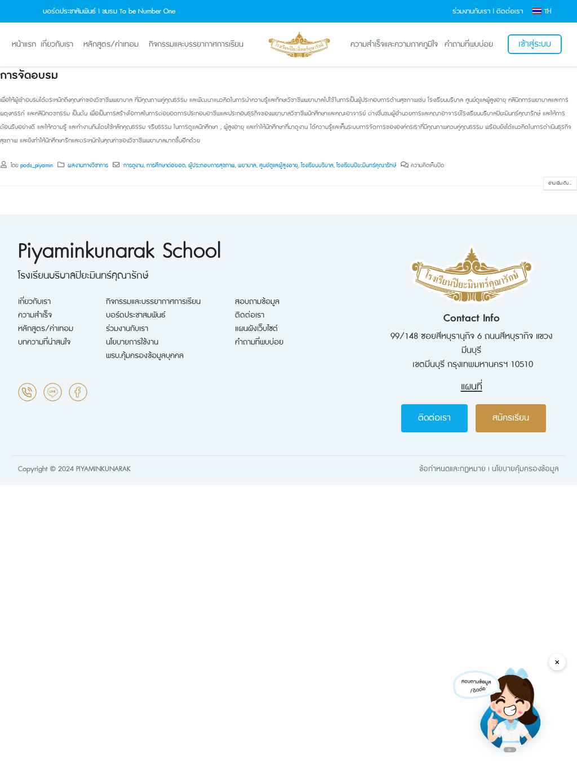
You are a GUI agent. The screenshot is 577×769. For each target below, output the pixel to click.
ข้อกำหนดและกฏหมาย (452, 468)
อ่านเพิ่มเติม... (560, 183)
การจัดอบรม (29, 75)
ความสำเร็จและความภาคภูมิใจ (394, 44)
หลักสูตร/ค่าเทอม (111, 44)
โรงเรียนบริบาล (317, 165)
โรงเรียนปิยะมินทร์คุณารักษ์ (366, 165)
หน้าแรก (24, 44)
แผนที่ (471, 387)
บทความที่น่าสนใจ (44, 342)
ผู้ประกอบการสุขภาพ (211, 165)
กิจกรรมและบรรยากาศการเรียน (196, 44)
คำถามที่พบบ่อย (469, 44)
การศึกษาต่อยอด (166, 165)
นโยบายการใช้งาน (132, 342)
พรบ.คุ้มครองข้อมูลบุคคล (145, 356)
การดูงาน (133, 165)
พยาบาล (247, 165)
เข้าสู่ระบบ (534, 44)
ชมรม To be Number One (138, 11)
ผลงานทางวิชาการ (88, 165)
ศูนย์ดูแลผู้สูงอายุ (278, 165)
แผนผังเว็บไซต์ (256, 329)
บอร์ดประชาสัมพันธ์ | (71, 11)
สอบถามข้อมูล (257, 302)
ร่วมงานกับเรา (127, 329)
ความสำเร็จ (35, 315)
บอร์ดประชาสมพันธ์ (136, 315)
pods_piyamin (36, 165)
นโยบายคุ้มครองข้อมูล (525, 468)
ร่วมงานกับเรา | (473, 11)
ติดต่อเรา (509, 11)
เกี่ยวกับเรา (57, 44)
